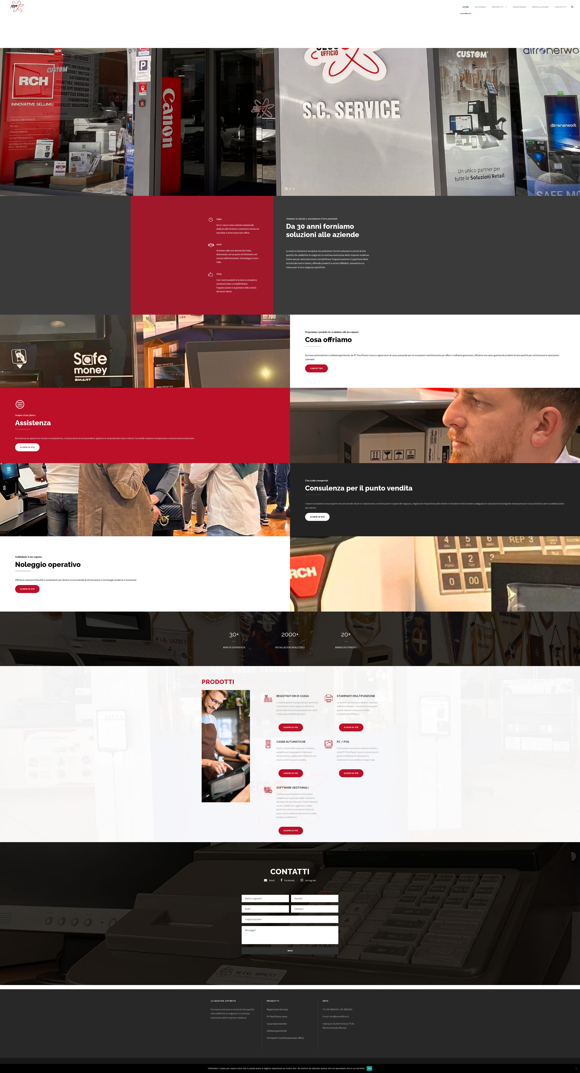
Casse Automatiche (277, 1023)
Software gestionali (277, 1030)
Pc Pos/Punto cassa (277, 1016)
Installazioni (540, 7)
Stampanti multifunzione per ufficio (285, 1037)
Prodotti (497, 7)
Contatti (560, 7)
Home (465, 7)
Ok (369, 1068)
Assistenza (519, 7)
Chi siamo (480, 7)
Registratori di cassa (277, 1009)
